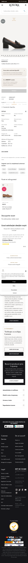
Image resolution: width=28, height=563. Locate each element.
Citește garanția (13, 320)
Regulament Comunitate (6, 481)
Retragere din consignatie (6, 462)
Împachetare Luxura (9, 405)
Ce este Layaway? (14, 380)
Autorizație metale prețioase (7, 505)
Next (25, 246)
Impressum (15, 292)
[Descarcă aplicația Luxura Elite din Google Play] (19, 426)
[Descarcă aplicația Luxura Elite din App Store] (9, 426)
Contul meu (3, 456)
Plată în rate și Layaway (10, 395)
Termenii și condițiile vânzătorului (5, 477)
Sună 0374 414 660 (14, 349)
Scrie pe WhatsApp (14, 353)
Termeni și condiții (4, 473)
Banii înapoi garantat (19, 455)
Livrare (2, 449)
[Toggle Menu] (2, 5)
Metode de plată (4, 446)
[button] (26, 271)
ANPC (2, 499)
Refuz (14, 285)
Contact (2, 443)
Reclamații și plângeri (5, 508)
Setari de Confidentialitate (6, 496)
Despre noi (17, 440)
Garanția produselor (19, 462)
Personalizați (14, 290)
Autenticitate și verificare (10, 390)
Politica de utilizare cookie (6, 484)
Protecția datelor (4, 487)
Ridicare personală (19, 446)
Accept (14, 281)
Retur (2, 453)
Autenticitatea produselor (20, 459)
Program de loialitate (19, 443)
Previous (23, 246)
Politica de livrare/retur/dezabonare (6, 491)
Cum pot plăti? (18, 452)
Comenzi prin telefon (19, 449)
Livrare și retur (7, 400)
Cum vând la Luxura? (5, 459)
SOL (2, 502)
